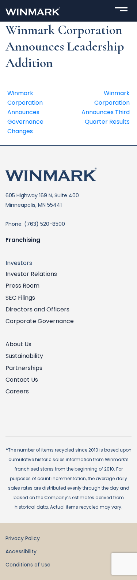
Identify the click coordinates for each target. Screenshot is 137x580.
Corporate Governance (39, 321)
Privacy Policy (22, 538)
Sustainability (24, 356)
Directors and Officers (37, 309)
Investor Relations (31, 274)
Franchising (22, 240)
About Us (18, 344)
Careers (17, 391)
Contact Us (21, 379)
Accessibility (21, 551)
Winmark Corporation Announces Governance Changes (25, 112)
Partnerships (23, 368)
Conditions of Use (27, 564)
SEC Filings (20, 297)
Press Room (22, 285)
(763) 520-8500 (44, 224)
